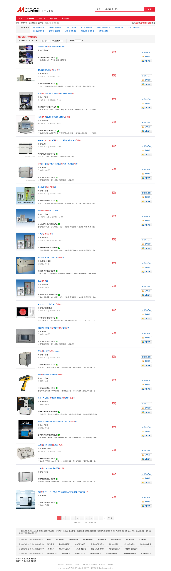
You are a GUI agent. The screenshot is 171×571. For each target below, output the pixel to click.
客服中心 (77, 565)
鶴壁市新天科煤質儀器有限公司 (48, 412)
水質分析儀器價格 (133, 27)
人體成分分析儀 (116, 540)
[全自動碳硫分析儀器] (25, 242)
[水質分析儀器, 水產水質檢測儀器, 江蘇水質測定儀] (26, 101)
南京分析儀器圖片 (129, 544)
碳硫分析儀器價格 (70, 31)
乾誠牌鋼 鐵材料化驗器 (49, 70)
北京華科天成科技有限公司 (46, 271)
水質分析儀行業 (146, 554)
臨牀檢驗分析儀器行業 (129, 554)
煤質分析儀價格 (71, 27)
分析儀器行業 (66, 554)
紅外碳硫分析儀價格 (87, 31)
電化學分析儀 (60, 540)
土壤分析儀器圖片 (145, 544)
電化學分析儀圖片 (64, 544)
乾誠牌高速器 (47, 187)
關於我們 (61, 565)
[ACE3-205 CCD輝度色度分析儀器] (25, 312)
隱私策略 (94, 565)
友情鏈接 (110, 565)
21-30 (85, 522)
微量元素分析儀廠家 (97, 549)
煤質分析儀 (142, 540)
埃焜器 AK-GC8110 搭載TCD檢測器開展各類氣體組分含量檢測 (63, 492)
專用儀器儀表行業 (111, 554)
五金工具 (41, 18)
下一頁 (110, 518)
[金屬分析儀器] (25, 289)
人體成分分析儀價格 (55, 27)
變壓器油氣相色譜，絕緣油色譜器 (53, 328)
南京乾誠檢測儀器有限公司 (46, 84)
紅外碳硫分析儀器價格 (29, 559)
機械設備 (30, 18)
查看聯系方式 (146, 52)
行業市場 (48, 10)
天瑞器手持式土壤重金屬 (50, 374)
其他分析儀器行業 (95, 554)
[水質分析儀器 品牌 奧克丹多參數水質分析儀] (25, 125)
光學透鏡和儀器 (47, 308)
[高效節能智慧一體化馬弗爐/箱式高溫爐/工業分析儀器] (25, 429)
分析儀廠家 (50, 549)
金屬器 (43, 281)
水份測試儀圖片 (114, 544)
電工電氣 (53, 18)
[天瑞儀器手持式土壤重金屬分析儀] (25, 382)
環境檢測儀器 (46, 449)
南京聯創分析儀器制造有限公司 (48, 224)
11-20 (80, 522)
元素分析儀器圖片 (80, 544)
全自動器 (45, 234)
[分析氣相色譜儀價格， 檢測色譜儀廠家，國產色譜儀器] (25, 172)
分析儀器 (45, 74)
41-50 (96, 522)
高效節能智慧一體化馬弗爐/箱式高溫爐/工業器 (57, 421)
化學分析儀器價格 (38, 31)
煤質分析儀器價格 (38, 27)
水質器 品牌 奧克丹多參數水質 (54, 117)
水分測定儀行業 (80, 554)
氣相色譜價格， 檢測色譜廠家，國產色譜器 (58, 164)
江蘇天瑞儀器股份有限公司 (46, 365)
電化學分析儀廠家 (64, 549)
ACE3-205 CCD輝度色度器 (50, 304)
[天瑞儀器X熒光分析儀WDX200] (25, 359)
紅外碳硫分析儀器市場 (36, 23)
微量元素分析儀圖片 (97, 544)
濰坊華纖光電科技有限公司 (46, 57)
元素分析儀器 (73, 540)
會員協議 (102, 565)
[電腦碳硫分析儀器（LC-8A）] (25, 218)
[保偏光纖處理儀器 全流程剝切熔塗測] (25, 54)
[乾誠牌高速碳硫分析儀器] (25, 195)
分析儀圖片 (50, 544)
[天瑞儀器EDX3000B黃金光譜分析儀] (25, 476)
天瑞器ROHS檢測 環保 (50, 445)
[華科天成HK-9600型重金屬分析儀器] (25, 265)
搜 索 (149, 9)
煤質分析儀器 (102, 540)
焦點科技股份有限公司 (76, 568)
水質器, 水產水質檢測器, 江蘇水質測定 (56, 93)
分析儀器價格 (119, 27)
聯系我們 (69, 565)
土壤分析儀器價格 (54, 31)
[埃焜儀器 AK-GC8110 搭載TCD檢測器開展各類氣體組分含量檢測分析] (25, 499)
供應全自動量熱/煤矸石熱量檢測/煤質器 (56, 398)
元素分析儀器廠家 (80, 549)
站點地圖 (85, 565)
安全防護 (65, 18)
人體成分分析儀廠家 (131, 549)
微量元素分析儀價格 (103, 27)
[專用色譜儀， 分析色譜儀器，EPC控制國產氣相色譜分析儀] (25, 148)
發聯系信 (148, 57)
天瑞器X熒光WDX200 (49, 351)
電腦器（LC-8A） (48, 210)
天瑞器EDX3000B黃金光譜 (51, 468)
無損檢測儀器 (46, 261)
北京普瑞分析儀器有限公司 (46, 154)
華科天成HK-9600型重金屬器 (51, 257)
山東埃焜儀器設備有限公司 (46, 503)
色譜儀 (44, 144)
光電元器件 (45, 50)
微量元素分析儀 (88, 540)
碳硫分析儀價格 (104, 31)
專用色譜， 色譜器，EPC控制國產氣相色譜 (59, 140)
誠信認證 (34, 41)
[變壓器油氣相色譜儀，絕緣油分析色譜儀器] (25, 335)
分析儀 (49, 540)
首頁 (20, 18)
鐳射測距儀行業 (52, 554)
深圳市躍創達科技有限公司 (46, 318)
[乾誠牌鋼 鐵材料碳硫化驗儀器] (25, 78)
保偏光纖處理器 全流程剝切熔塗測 (51, 46)
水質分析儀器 (130, 540)
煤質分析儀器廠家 (114, 549)
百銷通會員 (23, 41)
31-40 (91, 522)
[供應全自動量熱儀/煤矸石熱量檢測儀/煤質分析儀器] (25, 406)
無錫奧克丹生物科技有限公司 (47, 107)
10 (100, 518)
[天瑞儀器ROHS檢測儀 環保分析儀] (25, 453)
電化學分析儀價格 (86, 27)
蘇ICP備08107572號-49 (106, 568)
